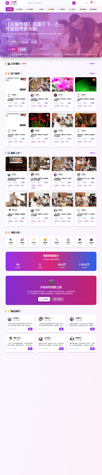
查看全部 (92, 63)
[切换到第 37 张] (83, 54)
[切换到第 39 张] (87, 54)
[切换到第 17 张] (41, 54)
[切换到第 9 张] (24, 54)
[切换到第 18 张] (43, 54)
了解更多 (59, 299)
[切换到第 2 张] (10, 54)
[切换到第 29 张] (66, 54)
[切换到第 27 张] (62, 54)
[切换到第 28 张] (64, 54)
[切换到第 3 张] (12, 54)
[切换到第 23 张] (54, 54)
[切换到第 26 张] (60, 54)
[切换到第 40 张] (89, 54)
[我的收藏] (86, 3)
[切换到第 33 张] (75, 54)
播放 (30, 329)
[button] (16, 94)
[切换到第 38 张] (85, 54)
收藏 (22, 50)
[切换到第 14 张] (35, 54)
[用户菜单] (94, 3)
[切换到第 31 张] (70, 54)
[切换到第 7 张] (20, 54)
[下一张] (98, 35)
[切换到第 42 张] (93, 54)
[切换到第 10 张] (27, 54)
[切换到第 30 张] (68, 54)
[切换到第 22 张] (52, 54)
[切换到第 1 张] (8, 54)
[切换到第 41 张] (91, 54)
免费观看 (45, 299)
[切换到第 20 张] (47, 54)
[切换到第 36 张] (81, 54)
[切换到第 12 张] (31, 54)
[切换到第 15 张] (37, 54)
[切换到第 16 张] (39, 54)
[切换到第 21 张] (50, 54)
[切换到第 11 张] (29, 54)
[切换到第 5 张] (16, 54)
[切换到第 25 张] (58, 54)
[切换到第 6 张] (18, 54)
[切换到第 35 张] (79, 54)
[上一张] (4, 35)
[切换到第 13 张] (33, 54)
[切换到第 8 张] (22, 54)
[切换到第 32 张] (73, 54)
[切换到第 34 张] (77, 54)
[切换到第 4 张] (14, 54)
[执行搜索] (74, 3)
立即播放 (10, 50)
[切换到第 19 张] (45, 54)
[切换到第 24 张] (56, 54)
